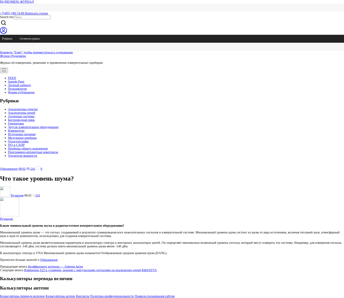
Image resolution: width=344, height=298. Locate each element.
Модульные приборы (22, 137)
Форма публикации (21, 92)
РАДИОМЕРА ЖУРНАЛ (17, 1)
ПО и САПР (16, 145)
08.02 (22, 168)
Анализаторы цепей (21, 112)
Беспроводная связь (21, 120)
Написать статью (36, 13)
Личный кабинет (19, 85)
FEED (12, 78)
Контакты (82, 296)
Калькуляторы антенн (60, 296)
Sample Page (16, 81)
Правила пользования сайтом (155, 296)
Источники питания (21, 134)
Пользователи (17, 88)
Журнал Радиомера (13, 56)
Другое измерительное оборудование (33, 127)
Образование (9, 168)
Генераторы (16, 123)
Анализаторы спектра (23, 109)
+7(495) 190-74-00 (12, 13)
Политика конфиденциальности (112, 296)
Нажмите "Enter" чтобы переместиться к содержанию (36, 52)
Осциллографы (18, 141)
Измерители (16, 130)
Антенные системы (21, 116)
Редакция (17, 195)
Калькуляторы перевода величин (22, 296)
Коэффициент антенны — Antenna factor (55, 266)
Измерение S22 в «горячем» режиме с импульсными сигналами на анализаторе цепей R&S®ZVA (90, 270)
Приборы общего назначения (28, 148)
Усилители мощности (22, 155)
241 (32, 168)
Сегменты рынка (30, 7)
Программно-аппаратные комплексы (33, 152)
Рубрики (7, 7)
